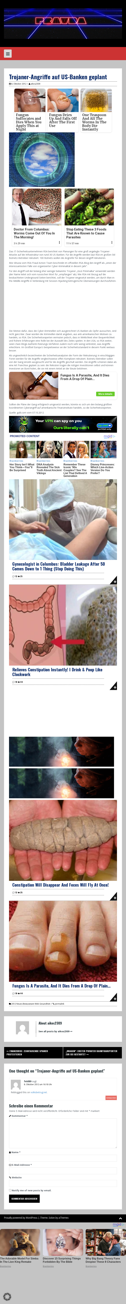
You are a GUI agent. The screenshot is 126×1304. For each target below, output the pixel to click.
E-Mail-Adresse (22, 1164)
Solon (52, 1217)
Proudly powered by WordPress (20, 1217)
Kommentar (20, 1115)
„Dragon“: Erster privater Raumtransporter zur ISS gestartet (91, 1052)
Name (16, 1152)
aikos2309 (35, 83)
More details (105, 394)
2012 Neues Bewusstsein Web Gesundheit (30, 1003)
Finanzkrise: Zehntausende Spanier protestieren (27, 1052)
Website (17, 1177)
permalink (59, 1003)
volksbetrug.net (39, 1092)
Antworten (111, 1097)
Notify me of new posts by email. (31, 1190)
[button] (7, 1297)
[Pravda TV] (63, 23)
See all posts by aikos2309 (54, 1031)
